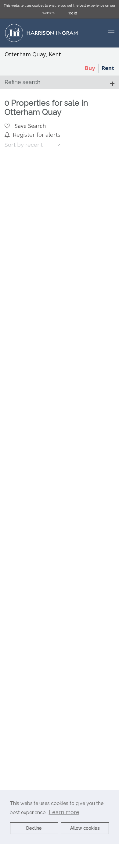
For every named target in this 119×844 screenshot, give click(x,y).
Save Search (29, 125)
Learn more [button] (64, 812)
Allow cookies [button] (85, 828)
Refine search (22, 82)
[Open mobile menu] (111, 33)
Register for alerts (36, 135)
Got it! (72, 13)
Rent (107, 68)
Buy (90, 68)
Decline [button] (34, 828)
